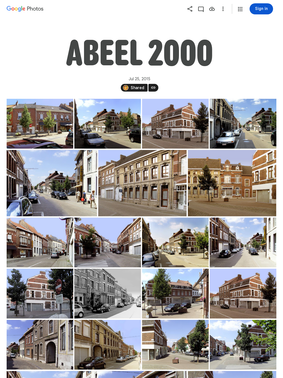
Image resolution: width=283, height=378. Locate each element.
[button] (240, 9)
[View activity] (200, 8)
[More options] (223, 8)
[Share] (189, 8)
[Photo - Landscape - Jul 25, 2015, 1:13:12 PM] (175, 124)
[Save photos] (212, 8)
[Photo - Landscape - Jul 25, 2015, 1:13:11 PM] (40, 124)
